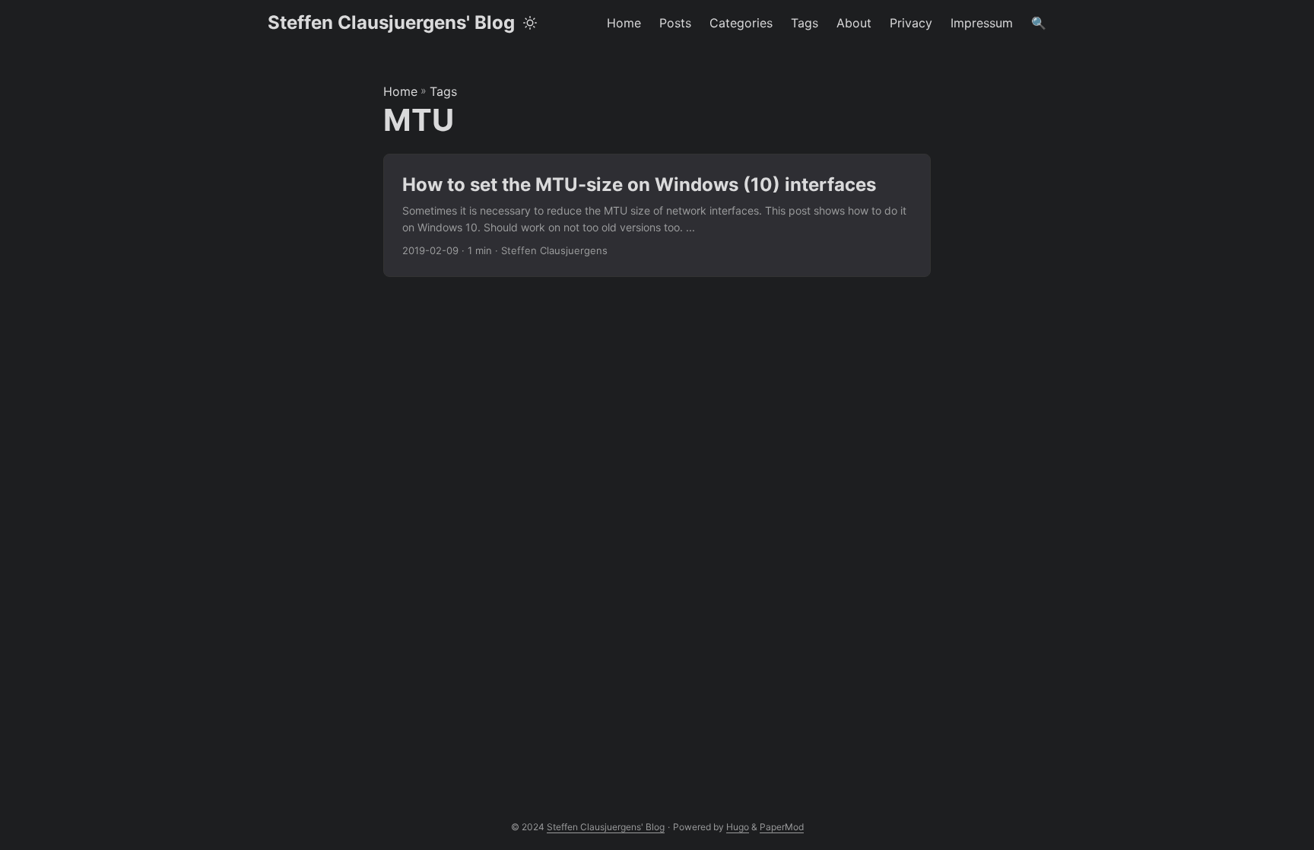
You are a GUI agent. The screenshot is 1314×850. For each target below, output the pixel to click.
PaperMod (782, 826)
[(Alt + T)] (530, 23)
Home (400, 91)
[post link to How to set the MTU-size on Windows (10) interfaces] (657, 215)
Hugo (737, 826)
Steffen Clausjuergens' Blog (391, 22)
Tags (443, 91)
